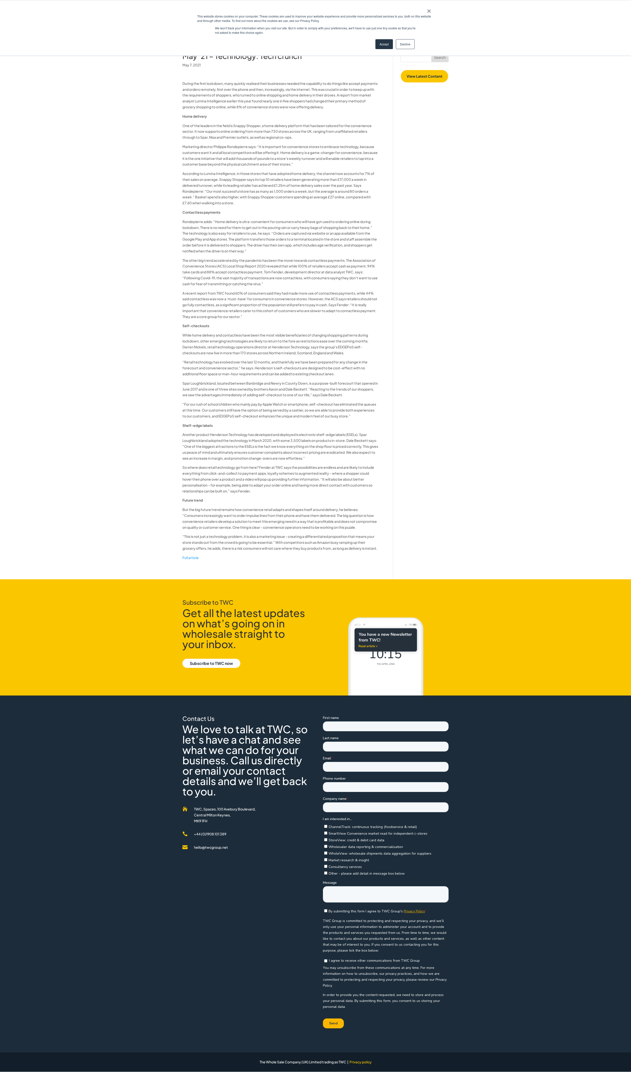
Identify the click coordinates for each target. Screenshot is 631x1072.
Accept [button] (384, 44)
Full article (190, 557)
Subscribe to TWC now (211, 663)
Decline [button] (405, 44)
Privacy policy (361, 1062)
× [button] (429, 9)
